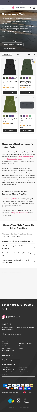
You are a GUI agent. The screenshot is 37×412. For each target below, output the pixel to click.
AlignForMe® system (14, 159)
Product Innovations (7, 345)
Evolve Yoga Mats (9, 48)
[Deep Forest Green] (7, 78)
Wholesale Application (25, 371)
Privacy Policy (12, 407)
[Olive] (30, 78)
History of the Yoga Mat (8, 350)
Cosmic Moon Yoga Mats (12, 41)
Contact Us (22, 369)
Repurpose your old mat (25, 345)
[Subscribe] (32, 334)
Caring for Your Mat (7, 374)
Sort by (30, 54)
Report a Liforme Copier (25, 343)
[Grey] (24, 78)
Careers (21, 348)
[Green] (30, 116)
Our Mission (5, 343)
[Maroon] (9, 78)
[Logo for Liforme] (18, 7)
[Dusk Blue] (9, 116)
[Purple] (12, 78)
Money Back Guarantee (8, 369)
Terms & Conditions (23, 407)
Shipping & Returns (7, 367)
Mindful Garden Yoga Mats (13, 44)
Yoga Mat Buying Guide (20, 213)
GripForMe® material (26, 156)
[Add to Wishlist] (16, 60)
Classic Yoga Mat (10, 199)
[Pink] (27, 116)
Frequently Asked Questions (9, 371)
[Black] (4, 78)
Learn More (14, 288)
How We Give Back (7, 348)
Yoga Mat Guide (23, 367)
